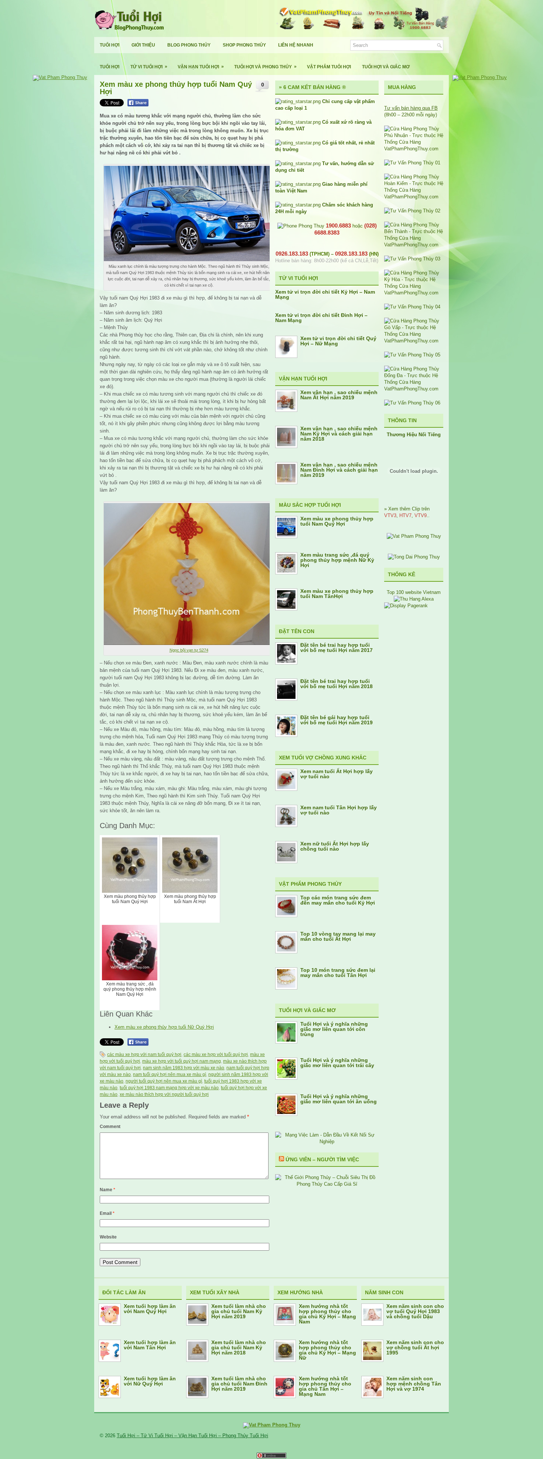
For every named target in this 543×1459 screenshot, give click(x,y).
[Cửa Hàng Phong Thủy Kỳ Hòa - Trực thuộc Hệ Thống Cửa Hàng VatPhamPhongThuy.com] (413, 292)
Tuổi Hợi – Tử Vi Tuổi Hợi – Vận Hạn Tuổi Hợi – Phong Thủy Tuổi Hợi (192, 1435)
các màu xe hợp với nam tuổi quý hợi (144, 1054)
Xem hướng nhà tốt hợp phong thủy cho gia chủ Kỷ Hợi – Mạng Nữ (327, 1350)
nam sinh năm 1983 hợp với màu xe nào (183, 1067)
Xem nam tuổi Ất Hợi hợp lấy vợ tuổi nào (336, 773)
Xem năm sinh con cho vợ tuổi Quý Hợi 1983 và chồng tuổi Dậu (415, 1311)
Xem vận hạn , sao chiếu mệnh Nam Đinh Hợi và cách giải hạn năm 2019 (339, 470)
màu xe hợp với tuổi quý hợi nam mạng (181, 1061)
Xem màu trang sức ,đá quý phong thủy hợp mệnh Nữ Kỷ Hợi (337, 560)
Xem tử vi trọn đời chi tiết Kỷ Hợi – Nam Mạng (325, 294)
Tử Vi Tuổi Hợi (148, 66)
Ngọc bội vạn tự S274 (189, 650)
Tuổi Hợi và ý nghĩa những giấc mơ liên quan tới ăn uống (338, 1098)
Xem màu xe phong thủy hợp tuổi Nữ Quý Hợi (164, 1027)
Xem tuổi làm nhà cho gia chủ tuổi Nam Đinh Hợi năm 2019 (239, 1384)
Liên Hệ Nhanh (295, 45)
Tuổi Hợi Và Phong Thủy (265, 66)
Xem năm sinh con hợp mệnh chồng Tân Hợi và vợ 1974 (413, 1384)
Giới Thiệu (143, 45)
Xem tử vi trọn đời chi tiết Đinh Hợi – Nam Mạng (321, 317)
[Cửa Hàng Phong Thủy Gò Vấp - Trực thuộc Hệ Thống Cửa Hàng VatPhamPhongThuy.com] (413, 341)
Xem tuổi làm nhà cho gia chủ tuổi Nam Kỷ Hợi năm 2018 (238, 1347)
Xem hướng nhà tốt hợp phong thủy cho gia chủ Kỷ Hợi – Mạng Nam (327, 1314)
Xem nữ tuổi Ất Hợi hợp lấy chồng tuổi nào (334, 846)
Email (107, 1213)
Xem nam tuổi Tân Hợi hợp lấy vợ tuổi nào (338, 810)
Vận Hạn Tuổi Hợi (201, 66)
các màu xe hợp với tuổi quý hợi (216, 1054)
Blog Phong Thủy (189, 45)
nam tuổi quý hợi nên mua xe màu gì (169, 1074)
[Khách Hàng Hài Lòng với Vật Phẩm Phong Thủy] (414, 536)
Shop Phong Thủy (244, 45)
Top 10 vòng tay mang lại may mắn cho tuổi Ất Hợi (338, 936)
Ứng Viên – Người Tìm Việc (322, 1159)
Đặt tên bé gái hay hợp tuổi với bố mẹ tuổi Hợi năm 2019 (336, 719)
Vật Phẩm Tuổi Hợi (329, 66)
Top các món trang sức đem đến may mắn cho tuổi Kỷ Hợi (337, 900)
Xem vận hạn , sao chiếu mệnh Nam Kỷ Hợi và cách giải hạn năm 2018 (339, 434)
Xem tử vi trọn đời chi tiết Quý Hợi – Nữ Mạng (338, 340)
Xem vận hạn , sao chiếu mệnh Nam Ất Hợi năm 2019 (339, 394)
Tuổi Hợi (109, 45)
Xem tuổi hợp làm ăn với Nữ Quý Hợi (150, 1381)
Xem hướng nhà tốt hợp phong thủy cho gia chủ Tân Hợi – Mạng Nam (325, 1386)
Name (107, 1189)
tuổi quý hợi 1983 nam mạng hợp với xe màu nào (169, 1087)
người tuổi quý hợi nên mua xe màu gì (164, 1081)
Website (108, 1237)
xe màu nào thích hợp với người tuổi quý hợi (164, 1094)
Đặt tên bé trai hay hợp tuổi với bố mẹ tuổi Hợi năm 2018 (336, 683)
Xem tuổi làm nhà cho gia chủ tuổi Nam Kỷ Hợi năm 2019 (238, 1311)
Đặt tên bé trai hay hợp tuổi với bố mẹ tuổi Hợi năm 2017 (336, 647)
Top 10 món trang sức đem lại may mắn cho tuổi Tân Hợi (337, 972)
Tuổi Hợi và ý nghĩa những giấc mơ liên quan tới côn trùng (334, 1029)
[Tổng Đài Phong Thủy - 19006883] (414, 557)
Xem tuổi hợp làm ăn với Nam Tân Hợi (150, 1344)
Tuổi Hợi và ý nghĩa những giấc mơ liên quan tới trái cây (337, 1062)
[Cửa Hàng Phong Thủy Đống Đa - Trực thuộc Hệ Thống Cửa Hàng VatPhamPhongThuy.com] (413, 389)
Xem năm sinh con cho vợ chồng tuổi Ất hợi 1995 (415, 1347)
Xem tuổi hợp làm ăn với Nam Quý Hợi (150, 1308)
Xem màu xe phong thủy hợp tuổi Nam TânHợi (336, 593)
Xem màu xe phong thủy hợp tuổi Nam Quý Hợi (336, 521)
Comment (110, 1126)
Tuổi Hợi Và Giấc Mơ (386, 66)
